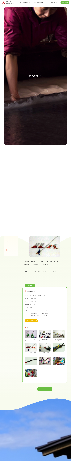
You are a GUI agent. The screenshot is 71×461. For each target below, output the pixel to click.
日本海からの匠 (9, 242)
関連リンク (48, 2)
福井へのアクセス (41, 2)
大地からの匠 (9, 246)
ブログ (34, 2)
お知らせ (30, 2)
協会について (54, 2)
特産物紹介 (25, 2)
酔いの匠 (8, 254)
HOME (20, 2)
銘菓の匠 (8, 238)
